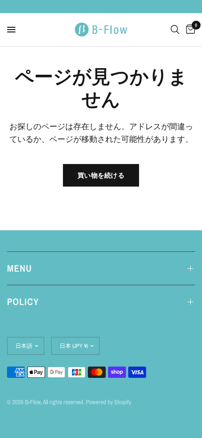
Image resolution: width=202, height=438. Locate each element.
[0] (189, 29)
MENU (19, 268)
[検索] (175, 29)
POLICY (23, 301)
